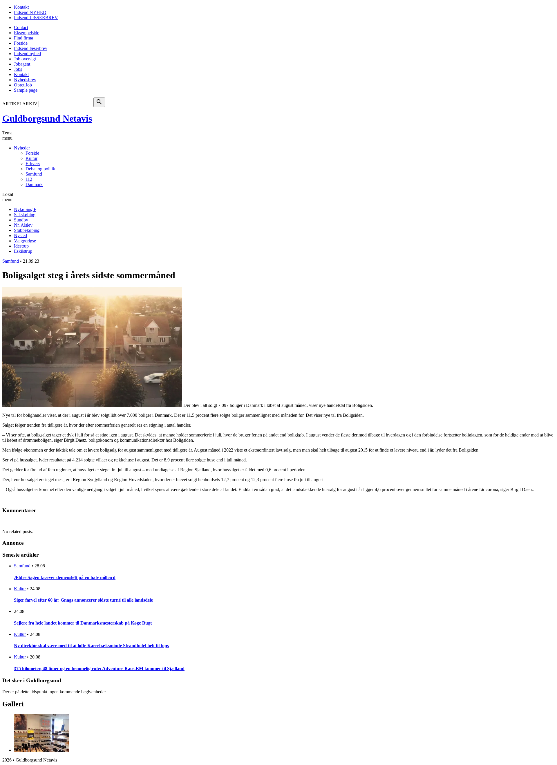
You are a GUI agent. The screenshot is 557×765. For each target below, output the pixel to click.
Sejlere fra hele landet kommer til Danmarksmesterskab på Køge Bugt (83, 622)
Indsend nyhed (27, 53)
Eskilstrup (23, 251)
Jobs (18, 69)
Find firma (23, 37)
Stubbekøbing (26, 230)
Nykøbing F (25, 209)
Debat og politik (40, 168)
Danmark (34, 184)
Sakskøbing (24, 214)
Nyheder (22, 147)
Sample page (25, 90)
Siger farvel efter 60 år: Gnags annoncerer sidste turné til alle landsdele (83, 600)
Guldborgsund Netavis (47, 118)
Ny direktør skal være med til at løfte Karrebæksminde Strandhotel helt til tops (91, 645)
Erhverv (33, 163)
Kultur (31, 158)
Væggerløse (25, 240)
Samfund (34, 174)
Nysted (20, 235)
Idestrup (21, 245)
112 (29, 179)
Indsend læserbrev (30, 48)
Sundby (21, 219)
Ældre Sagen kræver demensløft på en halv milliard (64, 577)
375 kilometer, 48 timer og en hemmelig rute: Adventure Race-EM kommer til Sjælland (99, 668)
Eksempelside (26, 32)
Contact (21, 27)
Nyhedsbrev (25, 79)
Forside (21, 43)
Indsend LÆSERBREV (36, 17)
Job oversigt (25, 58)
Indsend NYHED (30, 12)
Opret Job (23, 84)
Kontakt (21, 7)
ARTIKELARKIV (19, 103)
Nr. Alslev (23, 225)
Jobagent (22, 64)
